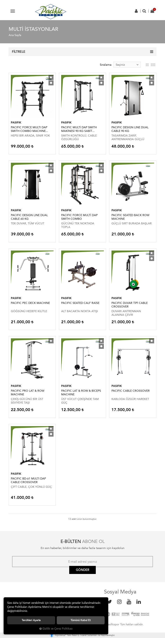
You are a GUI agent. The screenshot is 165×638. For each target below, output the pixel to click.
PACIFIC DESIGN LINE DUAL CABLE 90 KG (129, 129)
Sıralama (105, 64)
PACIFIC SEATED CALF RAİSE (80, 303)
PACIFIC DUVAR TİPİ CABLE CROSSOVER (129, 304)
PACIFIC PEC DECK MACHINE (30, 303)
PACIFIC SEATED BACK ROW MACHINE (130, 217)
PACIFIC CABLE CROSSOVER (130, 391)
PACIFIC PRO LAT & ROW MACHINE (27, 392)
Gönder (82, 570)
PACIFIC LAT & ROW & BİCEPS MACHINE (81, 392)
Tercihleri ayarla (31, 620)
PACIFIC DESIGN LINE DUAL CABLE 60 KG (29, 217)
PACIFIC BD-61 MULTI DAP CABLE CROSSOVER (28, 480)
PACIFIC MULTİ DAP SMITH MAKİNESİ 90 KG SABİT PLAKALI (79, 129)
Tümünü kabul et (81, 620)
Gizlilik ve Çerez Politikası (57, 628)
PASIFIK (16, 122)
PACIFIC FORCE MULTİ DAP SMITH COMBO (79, 217)
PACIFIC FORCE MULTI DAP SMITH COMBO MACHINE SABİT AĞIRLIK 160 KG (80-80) (31, 129)
